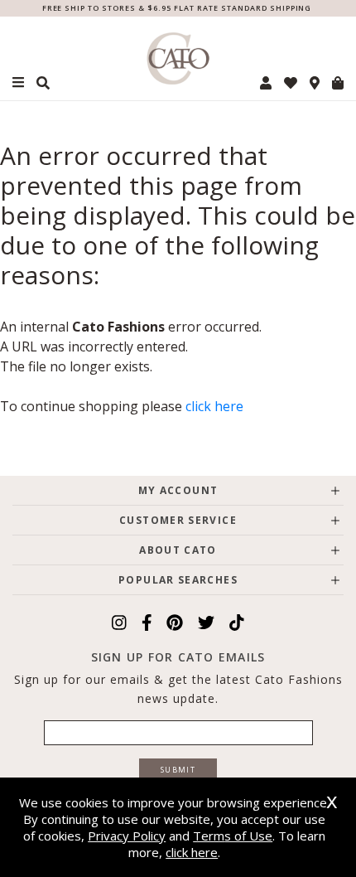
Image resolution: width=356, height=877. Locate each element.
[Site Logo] (178, 58)
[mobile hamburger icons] (18, 82)
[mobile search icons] (43, 83)
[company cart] (338, 83)
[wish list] (290, 83)
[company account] (266, 83)
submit (178, 769)
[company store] (315, 83)
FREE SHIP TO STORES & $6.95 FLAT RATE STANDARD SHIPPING (177, 7)
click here (214, 406)
